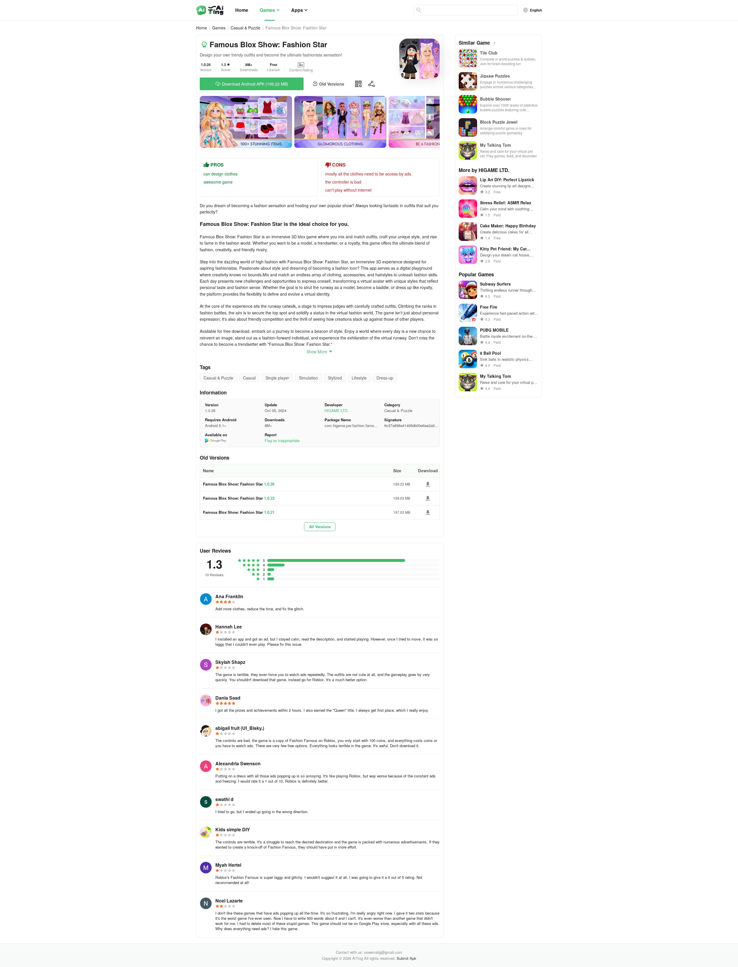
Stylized (335, 378)
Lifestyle (359, 378)
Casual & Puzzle (245, 28)
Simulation (308, 378)
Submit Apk (406, 958)
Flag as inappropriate (282, 440)
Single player (277, 378)
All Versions (320, 526)
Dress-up (384, 378)
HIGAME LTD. (337, 410)
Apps (297, 10)
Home (241, 10)
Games (267, 10)
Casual (249, 378)
